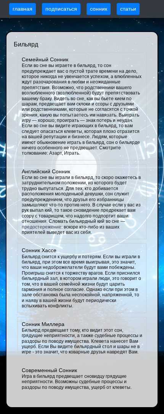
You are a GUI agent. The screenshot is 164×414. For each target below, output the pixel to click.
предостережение (41, 227)
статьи (128, 9)
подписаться (61, 9)
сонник (98, 9)
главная (22, 9)
